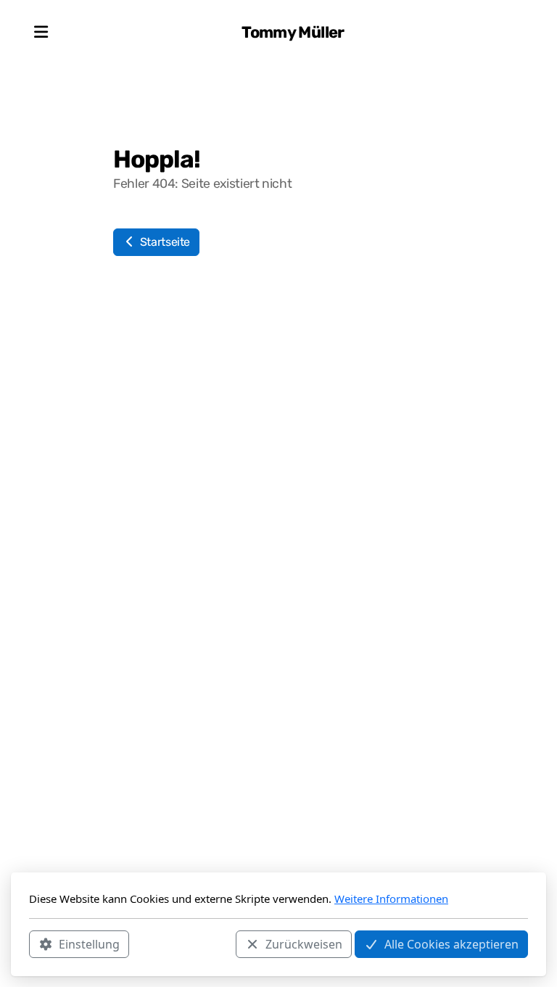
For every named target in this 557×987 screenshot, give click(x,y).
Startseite (163, 242)
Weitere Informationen (391, 898)
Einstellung (89, 944)
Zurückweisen (303, 944)
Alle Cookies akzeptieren (451, 944)
